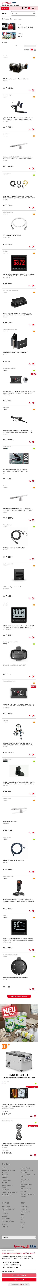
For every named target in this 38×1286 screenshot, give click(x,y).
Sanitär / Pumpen (7, 1195)
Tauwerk (4, 1183)
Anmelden (5, 8)
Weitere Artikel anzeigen (19, 996)
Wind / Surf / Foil (25, 1179)
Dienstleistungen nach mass (8, 1210)
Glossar (4, 1224)
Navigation (5, 19)
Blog (22, 1219)
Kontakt (23, 1217)
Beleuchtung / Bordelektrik (9, 1192)
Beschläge (5, 1177)
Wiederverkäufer (25, 1212)
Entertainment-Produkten (28, 1194)
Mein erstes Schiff (26, 1189)
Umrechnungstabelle (8, 1221)
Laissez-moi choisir (19, 1275)
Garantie (4, 1216)
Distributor (5, 1226)
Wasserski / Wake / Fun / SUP (28, 1176)
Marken (23, 1214)
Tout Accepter (19, 1279)
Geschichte (24, 1209)
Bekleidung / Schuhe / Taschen (8, 1171)
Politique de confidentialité (8, 1271)
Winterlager (24, 1191)
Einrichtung (5, 1190)
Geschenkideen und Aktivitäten (26, 1185)
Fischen (23, 1182)
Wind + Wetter (6, 1219)
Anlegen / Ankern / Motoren (7, 1186)
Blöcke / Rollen (6, 1180)
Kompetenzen (6, 1206)
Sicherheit (5, 1175)
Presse (23, 1225)
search (34, 13)
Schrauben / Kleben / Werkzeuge (27, 1171)
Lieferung (5, 1213)
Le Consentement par (19, 1284)
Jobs (22, 1227)
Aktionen (23, 1197)
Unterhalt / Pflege (26, 1168)
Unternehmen (24, 1206)
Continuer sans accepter (8, 1250)
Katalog (23, 1222)
